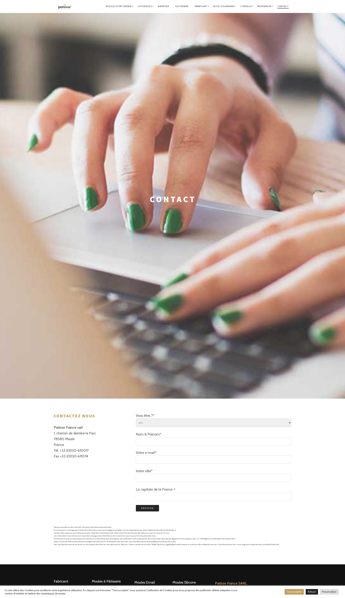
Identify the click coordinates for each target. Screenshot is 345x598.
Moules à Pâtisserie (119, 6)
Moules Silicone (184, 582)
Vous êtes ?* (145, 415)
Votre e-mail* (146, 452)
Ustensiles (145, 6)
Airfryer (163, 6)
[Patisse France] (66, 6)
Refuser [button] (312, 591)
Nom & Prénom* (148, 434)
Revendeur (264, 6)
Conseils (246, 6)
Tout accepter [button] (294, 591)
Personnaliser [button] (329, 591)
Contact (283, 6)
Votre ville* (144, 471)
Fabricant (201, 6)
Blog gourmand (223, 6)
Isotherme (182, 6)
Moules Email (144, 582)
